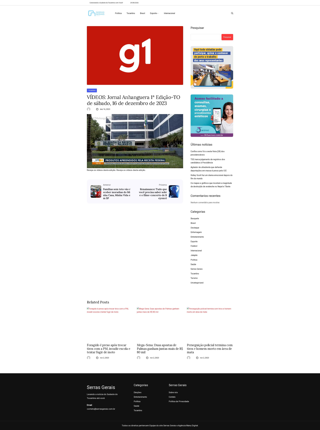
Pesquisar (197, 28)
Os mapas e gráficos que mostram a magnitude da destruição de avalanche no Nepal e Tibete (211, 185)
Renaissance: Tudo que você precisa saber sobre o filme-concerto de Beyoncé (153, 194)
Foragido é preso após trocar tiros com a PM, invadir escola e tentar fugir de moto (108, 348)
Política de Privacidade (179, 401)
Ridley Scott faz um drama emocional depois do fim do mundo (211, 177)
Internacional (169, 13)
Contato (172, 397)
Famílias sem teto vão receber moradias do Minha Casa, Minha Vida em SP (116, 194)
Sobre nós (173, 392)
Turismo (194, 278)
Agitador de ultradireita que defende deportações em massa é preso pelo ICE (208, 169)
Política (118, 13)
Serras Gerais (196, 269)
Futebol (194, 246)
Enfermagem (196, 232)
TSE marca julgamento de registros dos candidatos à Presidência (208, 161)
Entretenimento (197, 237)
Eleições (137, 392)
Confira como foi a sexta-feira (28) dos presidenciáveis (207, 153)
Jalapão (194, 255)
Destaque (195, 228)
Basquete (195, 218)
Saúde (193, 264)
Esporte (153, 13)
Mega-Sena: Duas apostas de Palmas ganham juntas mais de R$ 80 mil (160, 348)
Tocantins (131, 13)
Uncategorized (197, 283)
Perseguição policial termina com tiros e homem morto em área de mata (209, 348)
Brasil (142, 13)
